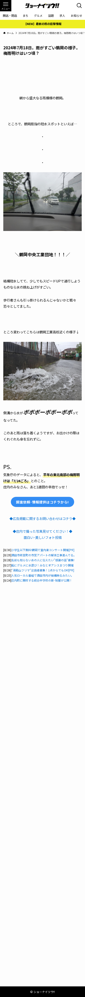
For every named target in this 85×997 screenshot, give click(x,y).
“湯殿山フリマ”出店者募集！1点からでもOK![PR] (42, 570)
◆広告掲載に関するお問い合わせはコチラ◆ (42, 518)
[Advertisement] (42, 68)
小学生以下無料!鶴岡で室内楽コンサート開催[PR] (42, 550)
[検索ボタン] (79, 5)
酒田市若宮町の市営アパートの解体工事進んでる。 (43, 555)
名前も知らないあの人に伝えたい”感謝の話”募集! (42, 560)
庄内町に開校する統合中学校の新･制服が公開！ (41, 580)
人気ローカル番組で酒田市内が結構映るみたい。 (42, 575)
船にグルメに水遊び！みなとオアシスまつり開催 (42, 565)
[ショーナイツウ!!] (42, 5)
